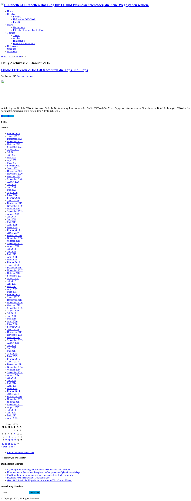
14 (9, 437)
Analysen (17, 38)
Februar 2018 (13, 262)
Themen (11, 32)
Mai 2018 (11, 254)
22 (12, 440)
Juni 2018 (11, 251)
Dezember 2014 (14, 364)
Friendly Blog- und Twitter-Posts (28, 30)
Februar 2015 (13, 359)
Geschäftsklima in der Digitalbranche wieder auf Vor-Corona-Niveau (39, 480)
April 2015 (12, 353)
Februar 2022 (13, 133)
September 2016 (15, 308)
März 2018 (12, 259)
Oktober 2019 (13, 208)
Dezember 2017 (14, 267)
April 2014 (12, 386)
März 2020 (12, 195)
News (10, 24)
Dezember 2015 (14, 332)
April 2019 (12, 224)
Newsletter (12, 51)
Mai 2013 (11, 415)
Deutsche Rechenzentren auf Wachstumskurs (28, 477)
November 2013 (15, 399)
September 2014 (15, 372)
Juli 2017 (11, 281)
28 (9, 443)
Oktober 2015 (13, 337)
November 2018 (15, 238)
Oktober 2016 (13, 305)
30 (15, 443)
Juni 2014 (11, 380)
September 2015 (15, 340)
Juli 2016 (11, 313)
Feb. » (12, 446)
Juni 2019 (11, 219)
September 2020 (15, 179)
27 (6, 443)
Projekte (17, 22)
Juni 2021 (11, 155)
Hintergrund (19, 41)
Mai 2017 (11, 286)
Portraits (17, 16)
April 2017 (12, 289)
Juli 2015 (11, 345)
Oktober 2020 (13, 176)
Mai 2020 (11, 190)
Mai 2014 (11, 383)
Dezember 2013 (14, 396)
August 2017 (13, 278)
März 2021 (12, 163)
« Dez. (4, 446)
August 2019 (13, 214)
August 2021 (13, 149)
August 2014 (13, 375)
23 (15, 440)
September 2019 (15, 211)
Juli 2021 (11, 152)
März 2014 (12, 388)
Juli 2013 (11, 410)
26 (3, 443)
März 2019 (12, 227)
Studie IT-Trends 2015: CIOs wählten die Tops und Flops (44, 70)
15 (12, 437)
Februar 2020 (13, 198)
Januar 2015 (13, 361)
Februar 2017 (13, 294)
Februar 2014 (13, 391)
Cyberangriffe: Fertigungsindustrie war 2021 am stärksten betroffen (38, 469)
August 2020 (13, 181)
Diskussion (12, 46)
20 (6, 440)
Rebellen (11, 14)
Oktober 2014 (13, 369)
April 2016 (12, 321)
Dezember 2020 (14, 171)
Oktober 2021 (13, 144)
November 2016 (15, 302)
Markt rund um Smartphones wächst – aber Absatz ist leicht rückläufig (40, 475)
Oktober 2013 (13, 402)
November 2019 (15, 206)
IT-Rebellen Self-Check (24, 19)
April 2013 (12, 418)
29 (12, 443)
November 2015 (15, 335)
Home (10, 11)
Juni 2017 (11, 283)
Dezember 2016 (14, 300)
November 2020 (15, 173)
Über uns (11, 49)
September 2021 (15, 147)
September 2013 (15, 404)
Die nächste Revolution (24, 43)
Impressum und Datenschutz (20, 452)
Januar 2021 (13, 168)
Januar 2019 (13, 232)
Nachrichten (19, 27)
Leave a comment (25, 76)
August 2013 (13, 407)
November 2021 (15, 141)
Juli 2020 (11, 184)
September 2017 (15, 275)
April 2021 (12, 160)
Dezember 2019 (14, 203)
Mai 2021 (11, 157)
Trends (16, 35)
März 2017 (12, 292)
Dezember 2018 (14, 235)
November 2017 (15, 270)
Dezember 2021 (14, 139)
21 (9, 440)
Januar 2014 (13, 394)
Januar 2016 (13, 329)
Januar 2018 (13, 265)
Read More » (7, 116)
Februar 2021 (13, 165)
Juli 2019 (11, 216)
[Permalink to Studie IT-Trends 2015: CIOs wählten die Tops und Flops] (23, 103)
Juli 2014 (11, 377)
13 (6, 437)
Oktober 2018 (13, 241)
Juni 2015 (11, 348)
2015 (11, 56)
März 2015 (12, 356)
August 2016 (13, 310)
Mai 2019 (11, 222)
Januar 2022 (13, 136)
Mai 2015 (11, 351)
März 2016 (12, 324)
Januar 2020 (13, 200)
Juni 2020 (11, 187)
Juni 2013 (11, 412)
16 (15, 437)
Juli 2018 (11, 249)
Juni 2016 (11, 316)
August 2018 (13, 246)
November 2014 (15, 367)
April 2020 (12, 192)
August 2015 (13, 343)
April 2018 (12, 257)
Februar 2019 (13, 230)
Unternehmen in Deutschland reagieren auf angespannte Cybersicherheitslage (43, 472)
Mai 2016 (11, 318)
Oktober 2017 (13, 273)
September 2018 (15, 243)
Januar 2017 (13, 297)
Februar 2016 (13, 326)
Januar (18, 56)
